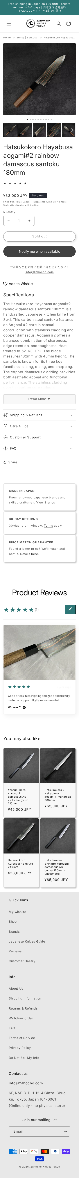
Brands (14, 931)
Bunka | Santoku (27, 37)
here (34, 554)
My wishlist (17, 912)
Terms (48, 525)
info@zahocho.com (39, 272)
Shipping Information (25, 998)
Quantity (9, 212)
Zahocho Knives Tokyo (45, 1166)
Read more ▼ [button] (39, 399)
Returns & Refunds (23, 1008)
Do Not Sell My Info (24, 1058)
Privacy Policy (20, 1047)
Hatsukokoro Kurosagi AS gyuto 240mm (20, 864)
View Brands (45, 502)
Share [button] (12, 462)
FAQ (12, 1028)
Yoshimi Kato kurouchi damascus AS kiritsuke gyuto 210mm (18, 796)
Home (7, 37)
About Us (16, 988)
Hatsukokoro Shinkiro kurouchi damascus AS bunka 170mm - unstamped (57, 867)
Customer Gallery (22, 961)
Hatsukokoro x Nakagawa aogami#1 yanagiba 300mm (58, 795)
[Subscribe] (65, 1131)
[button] (9, 23)
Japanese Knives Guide (27, 941)
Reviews (15, 951)
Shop (13, 921)
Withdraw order (21, 1018)
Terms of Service (22, 1038)
